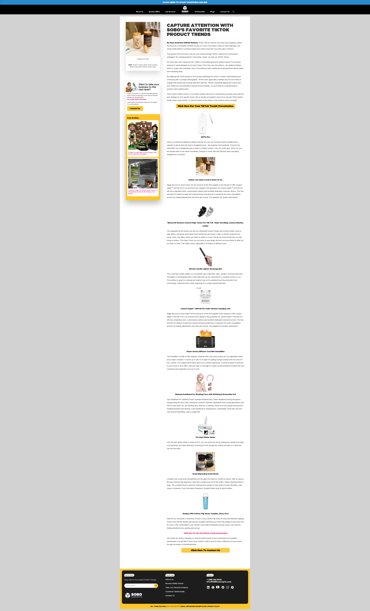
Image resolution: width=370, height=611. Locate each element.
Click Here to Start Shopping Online (185, 2)
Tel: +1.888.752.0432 (158, 606)
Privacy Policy (214, 606)
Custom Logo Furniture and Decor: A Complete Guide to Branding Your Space (143, 191)
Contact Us (135, 108)
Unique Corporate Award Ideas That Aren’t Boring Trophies (142, 153)
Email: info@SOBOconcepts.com (193, 606)
